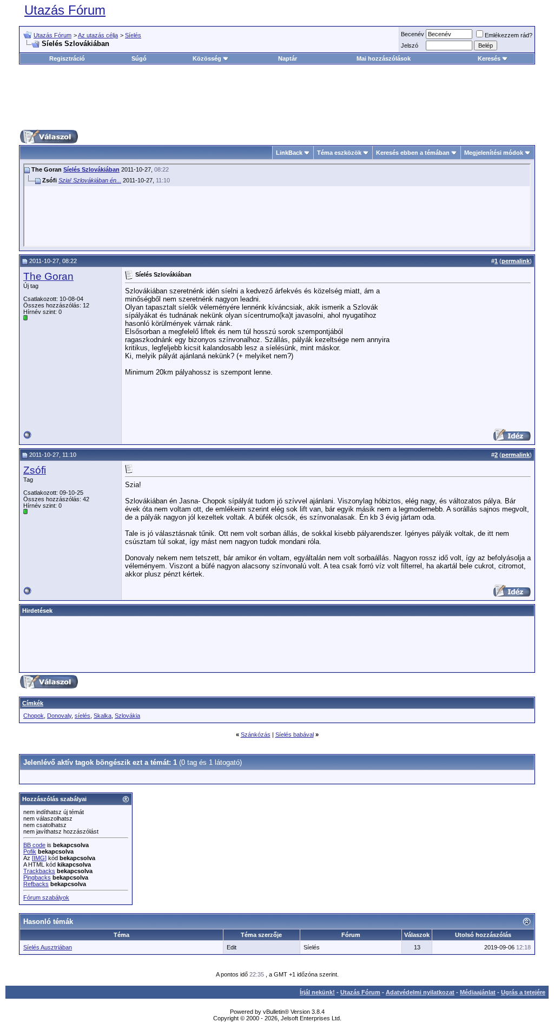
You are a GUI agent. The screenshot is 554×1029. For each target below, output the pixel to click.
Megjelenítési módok (493, 152)
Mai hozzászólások (384, 58)
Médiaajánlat (478, 992)
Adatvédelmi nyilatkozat (420, 992)
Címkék (32, 703)
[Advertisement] (277, 97)
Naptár (287, 58)
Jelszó (409, 45)
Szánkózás (256, 734)
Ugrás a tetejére (523, 992)
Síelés (133, 35)
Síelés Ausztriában (47, 947)
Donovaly (59, 715)
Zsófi (34, 470)
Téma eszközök (339, 152)
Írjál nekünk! (317, 992)
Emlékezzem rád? (508, 35)
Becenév (412, 34)
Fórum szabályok (46, 897)
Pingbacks (37, 877)
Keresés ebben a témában (413, 152)
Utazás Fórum (64, 10)
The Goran (48, 276)
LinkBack (289, 152)
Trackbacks (39, 871)
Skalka (102, 715)
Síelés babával (294, 734)
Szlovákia (127, 715)
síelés (82, 715)
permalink (516, 261)
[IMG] (39, 858)
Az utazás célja (98, 35)
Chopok (33, 715)
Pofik (29, 851)
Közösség (207, 58)
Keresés (489, 58)
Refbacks (36, 884)
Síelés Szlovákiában (91, 169)
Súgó (139, 58)
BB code (34, 845)
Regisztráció (67, 58)
